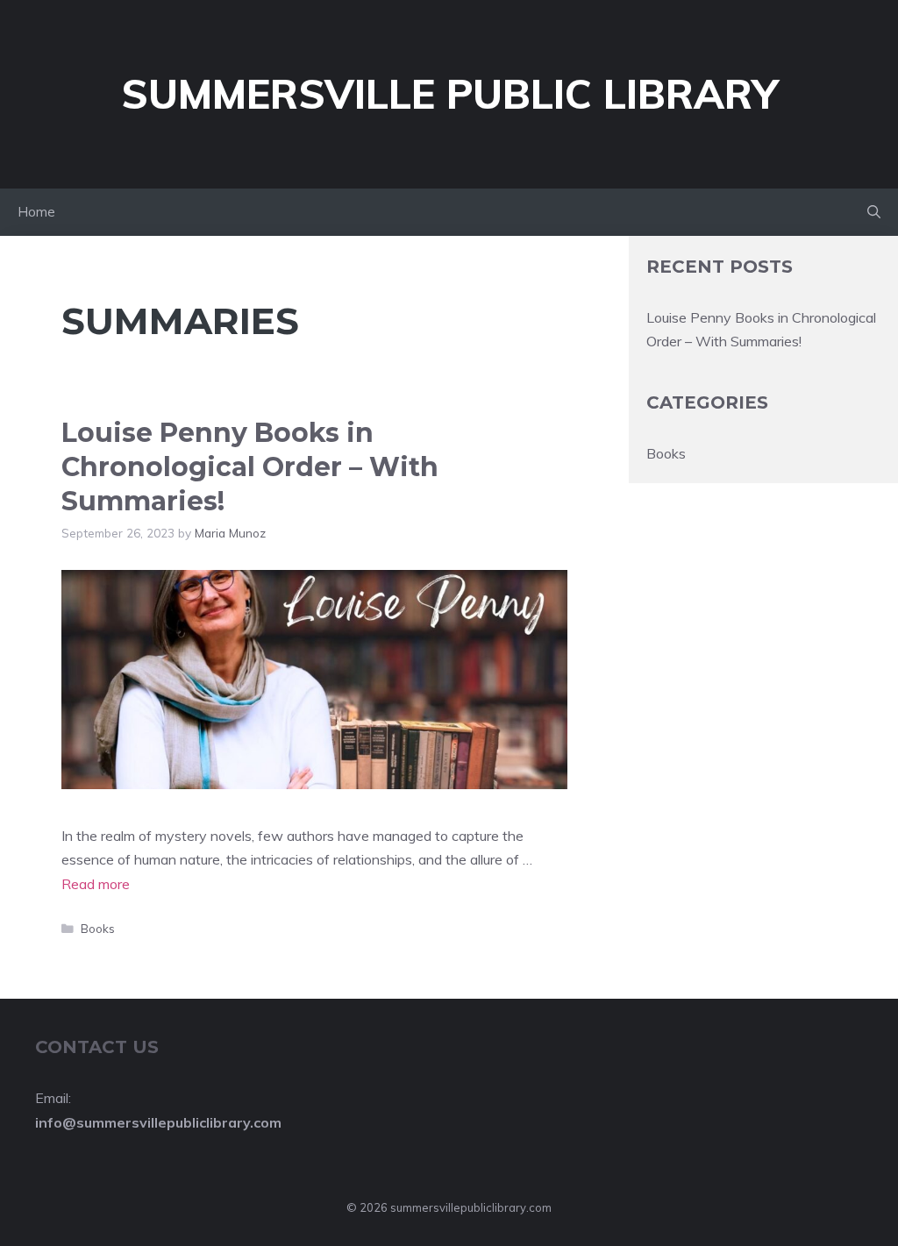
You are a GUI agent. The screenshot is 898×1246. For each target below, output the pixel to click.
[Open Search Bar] (874, 212)
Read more (95, 884)
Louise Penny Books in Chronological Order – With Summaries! (249, 467)
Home (36, 211)
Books (98, 928)
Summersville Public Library (449, 93)
